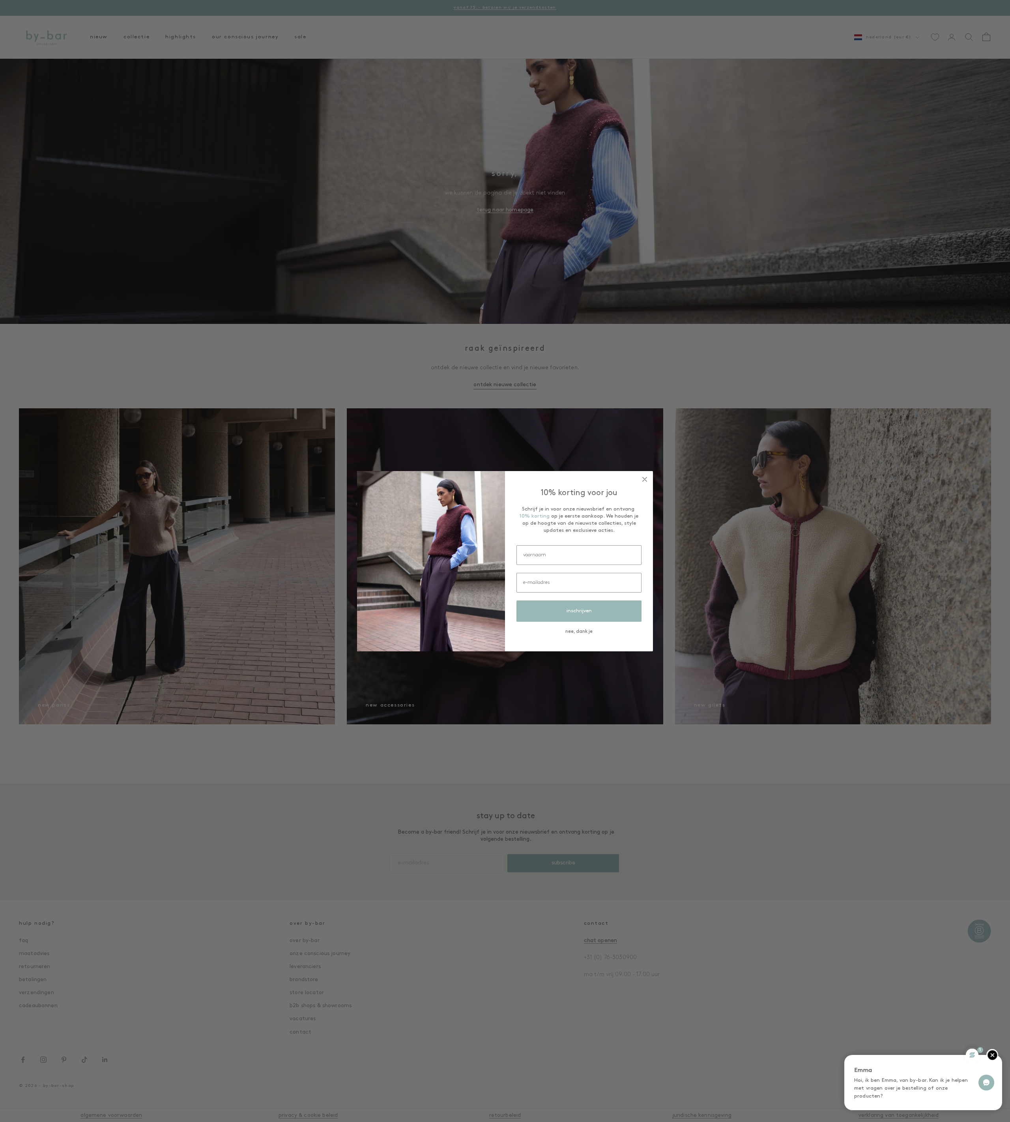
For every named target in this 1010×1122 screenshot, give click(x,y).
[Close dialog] (645, 479)
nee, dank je (579, 631)
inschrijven (579, 610)
